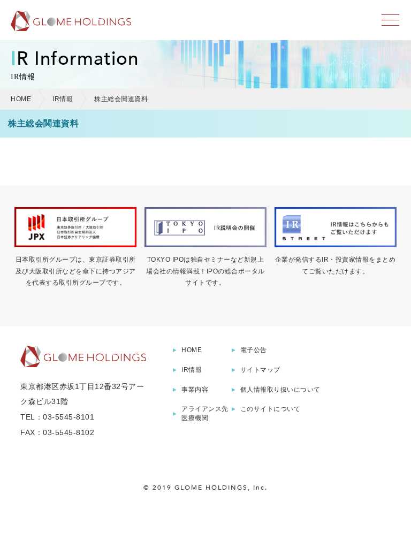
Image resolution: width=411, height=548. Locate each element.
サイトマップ (260, 370)
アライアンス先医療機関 (205, 413)
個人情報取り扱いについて (280, 389)
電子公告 (253, 350)
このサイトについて (270, 409)
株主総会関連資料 (121, 99)
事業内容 (194, 389)
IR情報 (62, 99)
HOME (21, 99)
